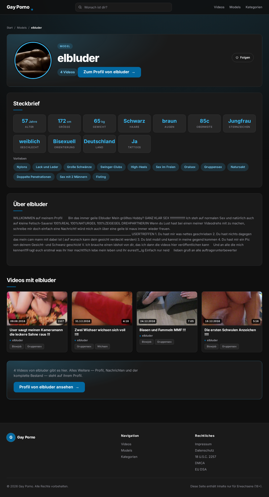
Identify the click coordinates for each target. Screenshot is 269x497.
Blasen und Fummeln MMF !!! (163, 330)
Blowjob (16, 346)
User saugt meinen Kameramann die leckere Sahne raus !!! (36, 332)
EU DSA (201, 469)
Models (235, 7)
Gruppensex (34, 346)
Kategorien (254, 7)
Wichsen (102, 346)
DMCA (200, 463)
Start (10, 27)
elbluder (17, 340)
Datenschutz (204, 450)
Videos (219, 7)
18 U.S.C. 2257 (205, 457)
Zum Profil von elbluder (112, 73)
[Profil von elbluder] (33, 60)
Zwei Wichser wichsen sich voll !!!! (100, 332)
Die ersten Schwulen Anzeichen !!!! (230, 332)
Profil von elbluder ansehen (52, 388)
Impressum (203, 444)
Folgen (244, 58)
